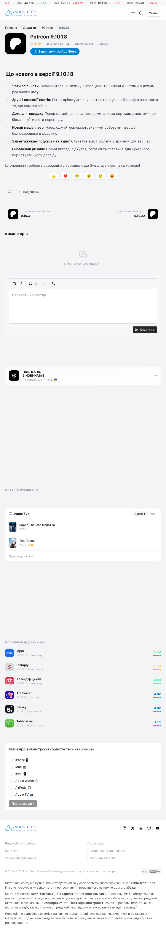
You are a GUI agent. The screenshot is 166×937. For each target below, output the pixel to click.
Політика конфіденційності (106, 850)
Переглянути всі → (21, 556)
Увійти (153, 13)
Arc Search (24, 693)
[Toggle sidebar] (133, 13)
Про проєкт (95, 843)
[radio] (11, 760)
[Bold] (14, 284)
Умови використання (20, 858)
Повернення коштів (101, 858)
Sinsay (21, 707)
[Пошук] (140, 13)
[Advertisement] (37, 440)
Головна (11, 27)
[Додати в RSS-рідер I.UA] (151, 871)
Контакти (11, 850)
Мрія (20, 651)
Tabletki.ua (24, 721)
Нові (152, 513)
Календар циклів (29, 679)
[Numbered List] (43, 284)
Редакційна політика (20, 843)
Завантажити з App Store (57, 51)
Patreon (47, 27)
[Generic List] (37, 284)
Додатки (29, 27)
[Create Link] (53, 284)
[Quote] (30, 284)
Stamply (22, 665)
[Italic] (21, 284)
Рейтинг (140, 513)
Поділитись (31, 192)
